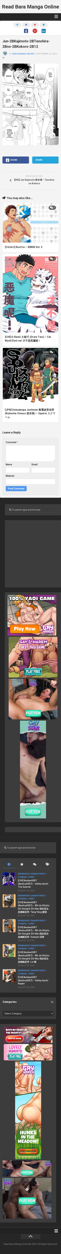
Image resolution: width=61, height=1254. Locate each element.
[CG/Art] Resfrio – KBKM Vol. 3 (23, 247)
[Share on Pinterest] (35, 28)
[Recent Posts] (9, 864)
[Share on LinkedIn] (44, 28)
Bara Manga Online (23, 54)
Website (10, 476)
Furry (31, 877)
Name (9, 464)
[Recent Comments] (34, 864)
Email (35, 464)
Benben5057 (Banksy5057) (31, 874)
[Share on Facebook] (26, 28)
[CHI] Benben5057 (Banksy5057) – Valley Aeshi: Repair (33, 980)
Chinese (22, 877)
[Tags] (47, 864)
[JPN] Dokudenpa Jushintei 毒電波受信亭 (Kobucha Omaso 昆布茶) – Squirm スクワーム (30, 413)
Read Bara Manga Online (30, 7)
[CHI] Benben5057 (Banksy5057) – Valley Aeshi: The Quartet (33, 883)
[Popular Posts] (21, 864)
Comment (12, 442)
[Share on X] (17, 28)
